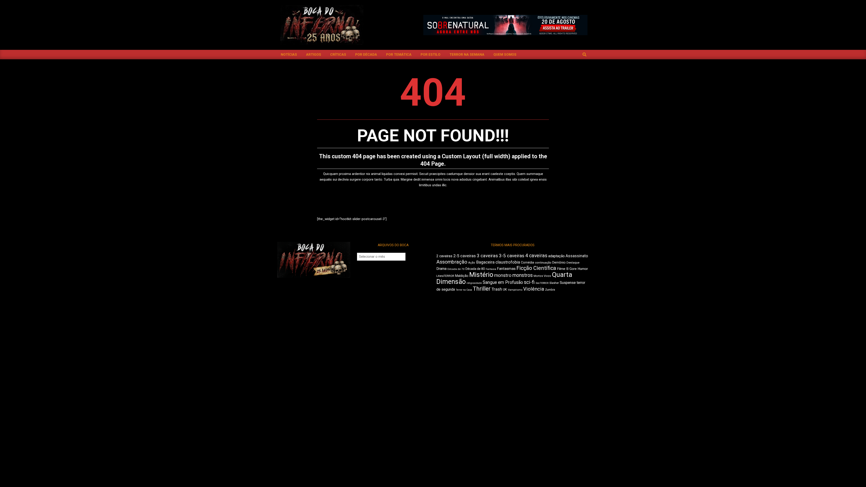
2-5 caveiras (464, 255)
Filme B (563, 269)
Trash (496, 289)
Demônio (559, 262)
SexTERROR (542, 283)
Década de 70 (456, 269)
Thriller (482, 288)
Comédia (527, 262)
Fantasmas (506, 268)
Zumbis (550, 289)
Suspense (568, 282)
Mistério (481, 274)
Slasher (554, 283)
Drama (441, 268)
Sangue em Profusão (503, 282)
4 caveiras (536, 255)
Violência (533, 289)
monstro (502, 275)
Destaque (573, 262)
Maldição (461, 276)
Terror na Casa (464, 289)
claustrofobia (507, 262)
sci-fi (529, 282)
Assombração (451, 262)
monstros (522, 275)
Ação (471, 262)
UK (505, 289)
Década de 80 (475, 269)
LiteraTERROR (445, 276)
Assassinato (577, 256)
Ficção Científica (536, 268)
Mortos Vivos (542, 276)
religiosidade (474, 283)
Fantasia (491, 269)
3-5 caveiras (511, 255)
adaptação (556, 256)
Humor (583, 269)
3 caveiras (487, 255)
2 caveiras (444, 256)
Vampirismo (515, 289)
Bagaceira (485, 262)
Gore (573, 269)
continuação (543, 262)
